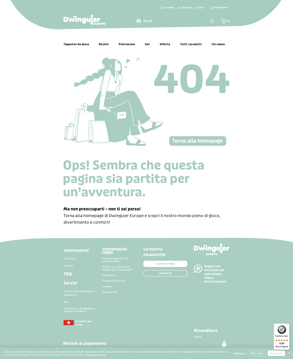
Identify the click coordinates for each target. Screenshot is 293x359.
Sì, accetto (276, 353)
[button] (211, 7)
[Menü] (288, 326)
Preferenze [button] (239, 353)
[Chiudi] (289, 353)
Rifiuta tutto (257, 353)
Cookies (107, 286)
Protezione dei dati (95, 354)
